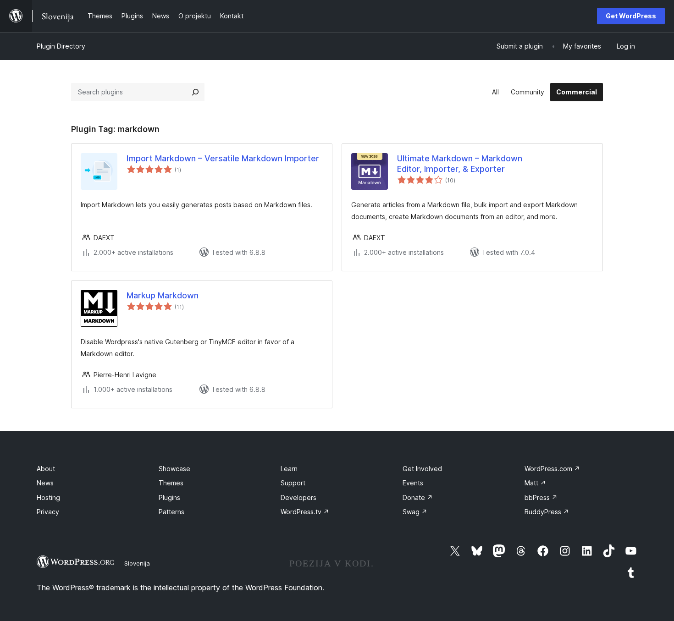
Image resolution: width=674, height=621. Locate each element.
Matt (535, 483)
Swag (415, 512)
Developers (298, 497)
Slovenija (137, 563)
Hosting (48, 497)
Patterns (171, 512)
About (46, 469)
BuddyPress (547, 512)
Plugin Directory (61, 46)
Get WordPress (631, 16)
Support (293, 483)
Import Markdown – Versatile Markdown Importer (223, 158)
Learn (289, 469)
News (45, 483)
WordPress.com (552, 469)
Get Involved (422, 469)
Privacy (48, 512)
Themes (171, 483)
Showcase (174, 469)
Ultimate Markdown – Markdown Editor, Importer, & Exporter (459, 164)
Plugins (169, 497)
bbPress (541, 497)
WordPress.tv (305, 512)
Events (413, 483)
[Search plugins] (195, 92)
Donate (418, 497)
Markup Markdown (163, 295)
